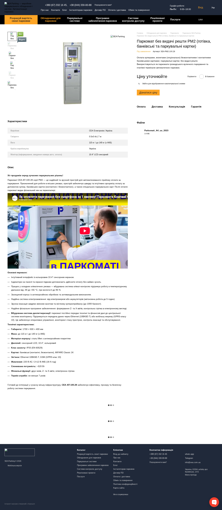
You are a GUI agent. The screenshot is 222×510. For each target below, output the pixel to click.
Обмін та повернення (139, 10)
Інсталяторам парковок (80, 10)
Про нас (45, 10)
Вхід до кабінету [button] (120, 454)
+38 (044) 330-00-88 (81, 5)
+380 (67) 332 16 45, (56, 5)
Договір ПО (100, 10)
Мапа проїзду (191, 475)
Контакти (55, 10)
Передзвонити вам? (103, 5)
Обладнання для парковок (51, 19)
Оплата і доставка (117, 10)
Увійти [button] (145, 83)
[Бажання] (209, 19)
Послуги (175, 19)
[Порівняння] (215, 19)
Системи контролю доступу (133, 19)
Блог (64, 10)
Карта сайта (118, 488)
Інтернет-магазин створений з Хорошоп (20, 504)
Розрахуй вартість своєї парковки (21, 19)
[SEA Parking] (117, 36)
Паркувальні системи (74, 19)
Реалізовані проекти (157, 19)
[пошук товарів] (188, 19)
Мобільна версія (14, 466)
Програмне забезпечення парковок (102, 19)
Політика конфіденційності (125, 484)
